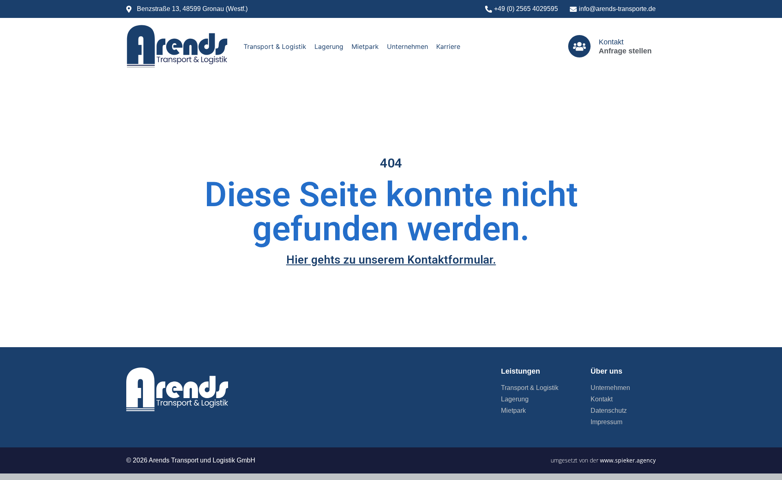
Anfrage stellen (625, 51)
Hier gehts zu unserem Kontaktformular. (391, 259)
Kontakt (611, 42)
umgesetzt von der (603, 460)
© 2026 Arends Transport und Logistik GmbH (190, 460)
